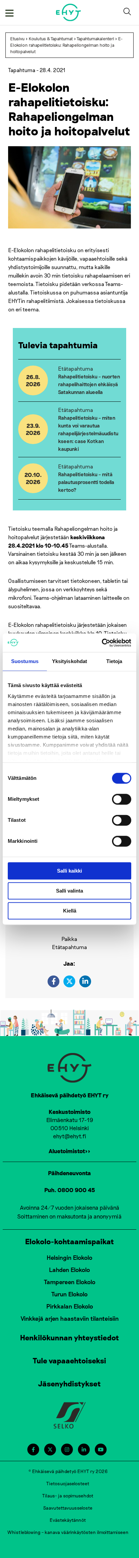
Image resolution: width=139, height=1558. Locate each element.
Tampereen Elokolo (69, 1282)
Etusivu (17, 38)
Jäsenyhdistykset (69, 1383)
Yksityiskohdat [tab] (69, 661)
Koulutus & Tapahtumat (51, 38)
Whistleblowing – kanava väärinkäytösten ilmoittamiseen (68, 1532)
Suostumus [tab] (24, 661)
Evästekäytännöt (68, 1520)
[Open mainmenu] (9, 12)
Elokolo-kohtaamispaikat (69, 1241)
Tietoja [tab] (114, 661)
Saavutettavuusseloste (67, 1508)
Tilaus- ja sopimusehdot (67, 1495)
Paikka (69, 939)
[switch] (121, 799)
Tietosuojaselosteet (67, 1483)
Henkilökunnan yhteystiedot (69, 1337)
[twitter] (69, 981)
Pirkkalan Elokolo (69, 1306)
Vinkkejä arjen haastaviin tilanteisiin (70, 1318)
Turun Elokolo (69, 1294)
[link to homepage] (68, 12)
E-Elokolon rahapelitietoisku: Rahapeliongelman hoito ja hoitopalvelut (66, 45)
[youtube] (101, 1449)
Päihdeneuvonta (69, 1172)
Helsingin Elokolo (69, 1257)
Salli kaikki (69, 871)
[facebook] (53, 981)
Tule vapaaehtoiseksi (69, 1360)
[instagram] (67, 1449)
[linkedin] (85, 981)
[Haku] (128, 12)
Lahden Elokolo (69, 1269)
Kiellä (69, 911)
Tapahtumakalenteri (95, 38)
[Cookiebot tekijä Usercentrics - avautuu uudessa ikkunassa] (101, 642)
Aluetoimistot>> (69, 1150)
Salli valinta (69, 891)
